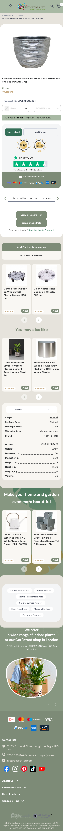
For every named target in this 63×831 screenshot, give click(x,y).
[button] (5, 198)
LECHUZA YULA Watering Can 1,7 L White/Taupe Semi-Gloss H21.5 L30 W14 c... (15, 541)
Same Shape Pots (31, 222)
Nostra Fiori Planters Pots (31, 596)
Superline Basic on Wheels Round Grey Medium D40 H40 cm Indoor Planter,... (46, 367)
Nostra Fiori (51, 436)
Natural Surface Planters (30, 603)
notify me (40, 132)
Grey (55, 449)
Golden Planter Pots (19, 590)
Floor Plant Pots (19, 609)
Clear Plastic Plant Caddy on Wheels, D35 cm (44, 292)
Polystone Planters (32, 615)
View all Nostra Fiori (31, 214)
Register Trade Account (38, 117)
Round (54, 417)
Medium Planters (42, 609)
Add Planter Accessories (31, 247)
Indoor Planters (44, 590)
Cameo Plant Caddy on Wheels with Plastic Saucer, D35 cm (15, 293)
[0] (59, 6)
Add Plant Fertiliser (31, 255)
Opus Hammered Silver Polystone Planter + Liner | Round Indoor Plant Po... (15, 369)
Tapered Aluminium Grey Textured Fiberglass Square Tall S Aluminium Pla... (46, 539)
